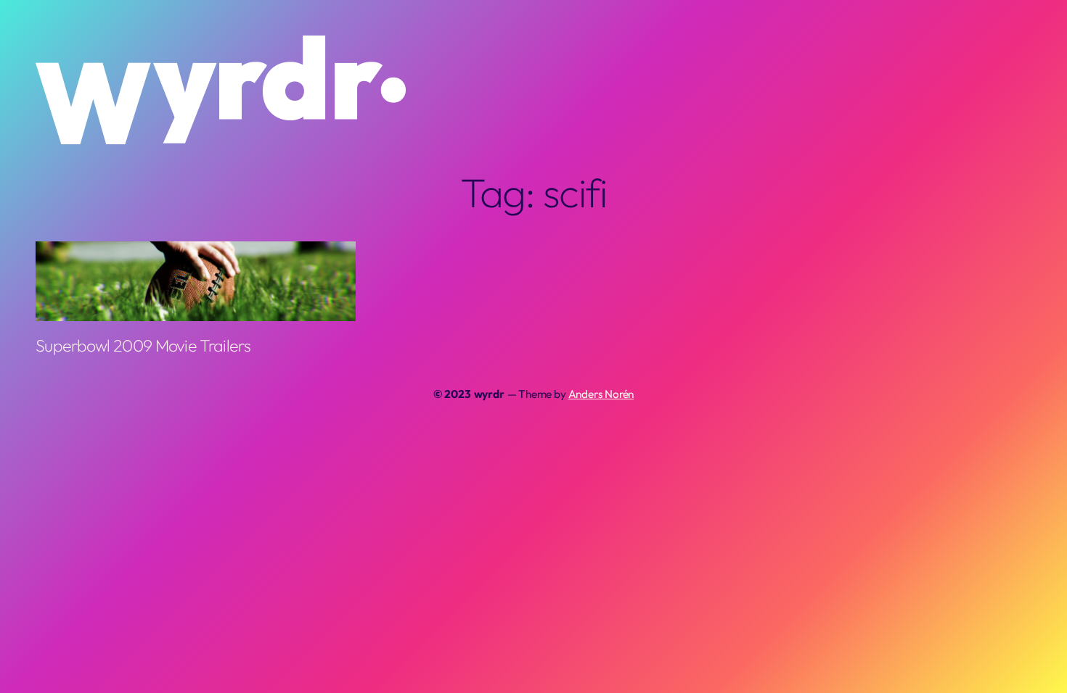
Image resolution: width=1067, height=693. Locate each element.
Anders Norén (601, 394)
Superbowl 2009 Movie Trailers (143, 346)
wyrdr (489, 394)
